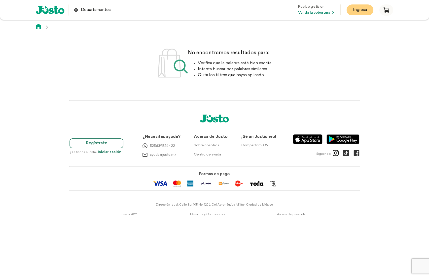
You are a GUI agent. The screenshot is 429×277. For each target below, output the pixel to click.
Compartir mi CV (254, 145)
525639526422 (162, 146)
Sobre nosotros (206, 145)
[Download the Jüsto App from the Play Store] (342, 139)
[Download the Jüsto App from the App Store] (307, 139)
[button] (386, 10)
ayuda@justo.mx (163, 155)
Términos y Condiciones (207, 214)
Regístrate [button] (96, 143)
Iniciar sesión (109, 152)
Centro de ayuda (207, 154)
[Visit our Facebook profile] (356, 154)
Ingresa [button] (360, 10)
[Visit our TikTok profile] (346, 154)
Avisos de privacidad (292, 214)
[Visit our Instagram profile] (336, 154)
